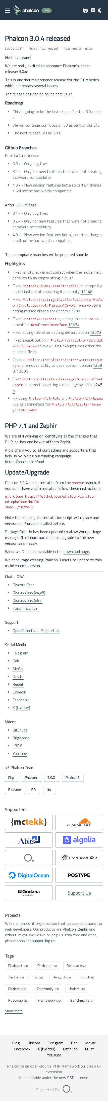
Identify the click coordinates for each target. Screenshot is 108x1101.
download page (76, 551)
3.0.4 (69, 94)
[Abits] (29, 840)
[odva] (29, 857)
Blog (16, 1043)
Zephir (83, 929)
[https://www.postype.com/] (79, 875)
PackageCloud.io (18, 532)
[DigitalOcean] (29, 875)
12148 (86, 291)
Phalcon (69, 929)
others (10, 935)
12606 (22, 371)
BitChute (20, 730)
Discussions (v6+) (27, 600)
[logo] (26, 10)
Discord (33, 1043)
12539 (74, 311)
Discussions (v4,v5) (29, 593)
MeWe (18, 669)
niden (53, 48)
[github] (85, 10)
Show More (14, 1010)
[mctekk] (29, 822)
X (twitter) (21, 708)
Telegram (20, 653)
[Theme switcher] (100, 10)
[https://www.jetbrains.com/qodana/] (29, 892)
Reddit (18, 684)
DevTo (18, 676)
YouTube (20, 753)
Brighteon (21, 738)
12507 (67, 278)
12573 (95, 332)
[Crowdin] (79, 857)
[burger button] (7, 11)
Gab (16, 661)
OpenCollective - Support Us (36, 631)
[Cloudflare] (79, 822)
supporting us (43, 941)
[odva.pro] (67, 1089)
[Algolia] (79, 840)
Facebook (21, 700)
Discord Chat (23, 585)
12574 (73, 324)
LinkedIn (19, 692)
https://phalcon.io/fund (24, 462)
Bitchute (70, 1049)
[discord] (93, 10)
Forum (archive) (25, 608)
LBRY (17, 746)
